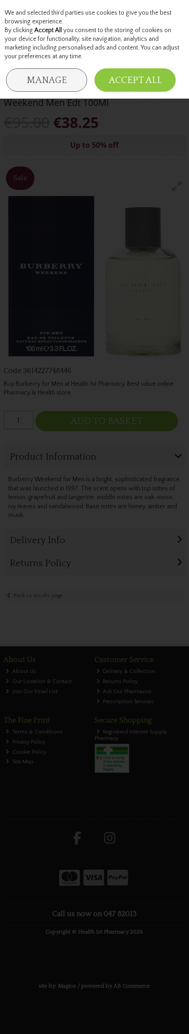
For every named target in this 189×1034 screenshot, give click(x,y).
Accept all (135, 80)
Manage (47, 80)
